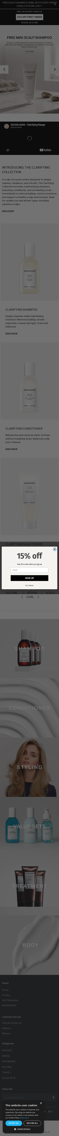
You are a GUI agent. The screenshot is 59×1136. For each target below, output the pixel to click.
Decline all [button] (32, 1123)
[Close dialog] (54, 549)
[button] (23, 1129)
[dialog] (23, 1116)
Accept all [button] (14, 1123)
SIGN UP (29, 578)
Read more (24, 1118)
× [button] (41, 1103)
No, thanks (29, 585)
